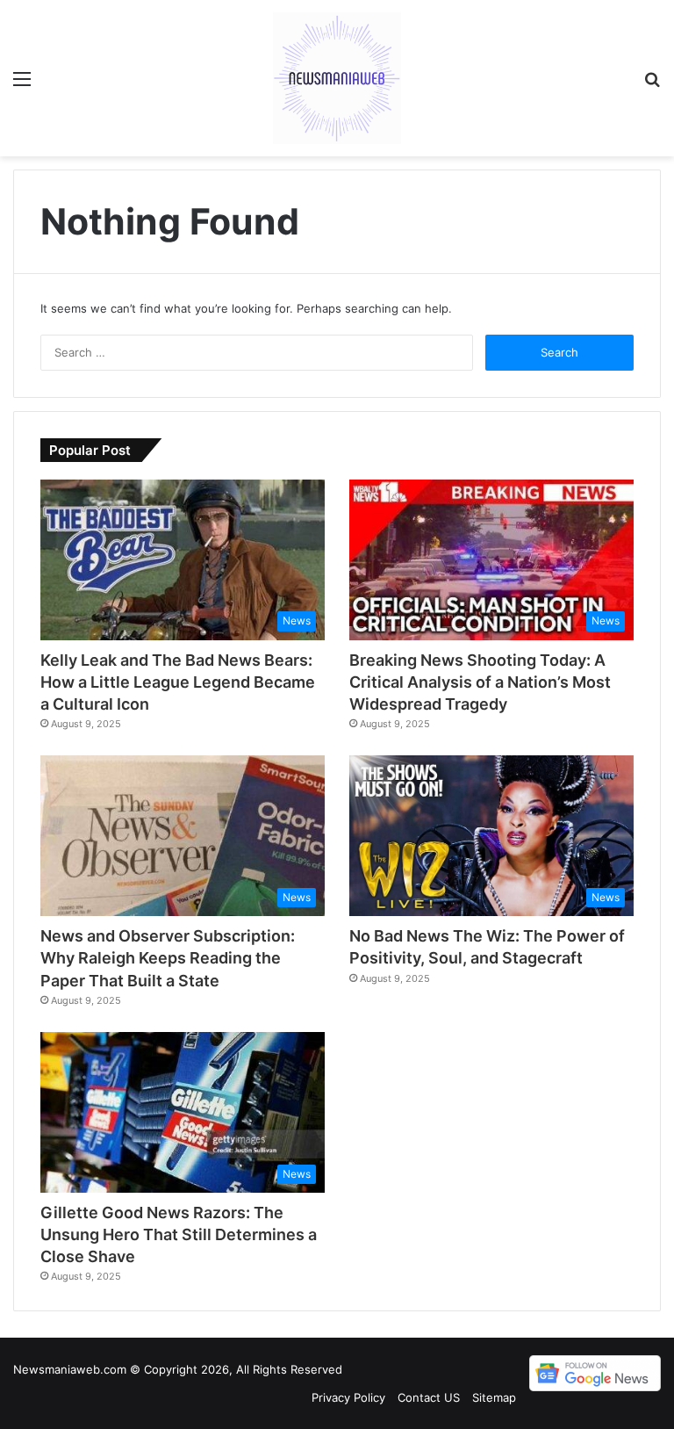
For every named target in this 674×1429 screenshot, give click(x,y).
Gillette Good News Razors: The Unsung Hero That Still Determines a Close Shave (178, 1234)
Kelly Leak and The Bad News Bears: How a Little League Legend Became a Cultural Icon (177, 682)
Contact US (429, 1397)
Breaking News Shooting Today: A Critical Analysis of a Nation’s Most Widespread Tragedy (480, 682)
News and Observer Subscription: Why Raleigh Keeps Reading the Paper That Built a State (167, 958)
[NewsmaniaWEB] (337, 78)
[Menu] (22, 85)
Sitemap (494, 1397)
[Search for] (652, 85)
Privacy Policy (348, 1397)
